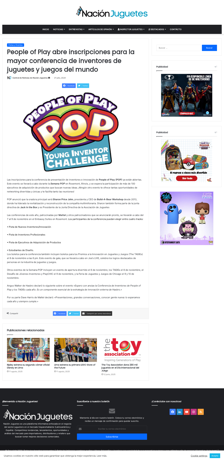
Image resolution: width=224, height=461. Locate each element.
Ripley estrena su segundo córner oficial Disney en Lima (28, 366)
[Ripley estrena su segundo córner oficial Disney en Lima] (28, 350)
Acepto (215, 455)
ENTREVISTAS (75, 29)
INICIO (46, 29)
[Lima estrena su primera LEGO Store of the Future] (75, 350)
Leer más (102, 455)
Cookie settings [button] (199, 455)
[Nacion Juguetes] (112, 12)
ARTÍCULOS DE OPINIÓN (100, 29)
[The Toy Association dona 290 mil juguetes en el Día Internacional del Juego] (122, 350)
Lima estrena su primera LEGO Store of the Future (74, 366)
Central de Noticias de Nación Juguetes (30, 78)
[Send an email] (49, 78)
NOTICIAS (58, 29)
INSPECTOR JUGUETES (130, 29)
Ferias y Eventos (16, 45)
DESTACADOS (157, 29)
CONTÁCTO (175, 29)
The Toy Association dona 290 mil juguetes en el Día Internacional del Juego (120, 367)
